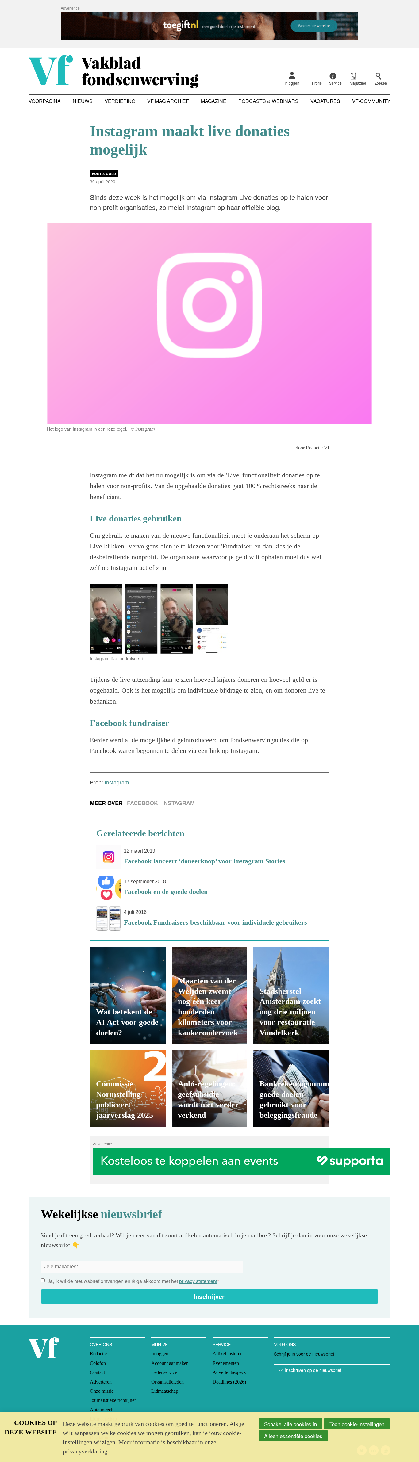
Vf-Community (371, 101)
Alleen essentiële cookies (293, 1436)
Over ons (101, 1344)
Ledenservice (164, 1372)
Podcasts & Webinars (268, 101)
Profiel (317, 83)
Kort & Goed (104, 173)
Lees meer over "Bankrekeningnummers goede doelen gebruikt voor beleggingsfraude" (291, 1088)
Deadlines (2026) (229, 1381)
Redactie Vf (317, 447)
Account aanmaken (170, 1363)
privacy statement (198, 1280)
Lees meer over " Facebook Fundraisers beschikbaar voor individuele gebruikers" (209, 918)
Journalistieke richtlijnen (113, 1400)
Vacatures (325, 101)
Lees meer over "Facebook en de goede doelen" (209, 888)
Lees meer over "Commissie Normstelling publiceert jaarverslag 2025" (128, 1088)
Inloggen (292, 83)
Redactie (98, 1353)
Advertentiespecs (229, 1372)
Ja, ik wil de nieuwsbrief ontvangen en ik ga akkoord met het (133, 1280)
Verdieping (120, 101)
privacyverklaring (85, 1451)
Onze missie (101, 1391)
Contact (97, 1372)
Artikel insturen (228, 1353)
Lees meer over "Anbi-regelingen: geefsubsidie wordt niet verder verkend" (210, 1088)
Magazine (213, 101)
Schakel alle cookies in (290, 1424)
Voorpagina (45, 101)
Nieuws (83, 101)
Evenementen (226, 1363)
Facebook (142, 803)
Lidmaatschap (164, 1391)
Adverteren (101, 1381)
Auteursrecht (102, 1409)
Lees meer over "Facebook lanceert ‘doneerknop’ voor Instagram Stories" (209, 857)
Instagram (178, 803)
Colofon (98, 1363)
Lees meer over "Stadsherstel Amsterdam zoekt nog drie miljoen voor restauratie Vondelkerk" (291, 995)
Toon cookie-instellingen (356, 1424)
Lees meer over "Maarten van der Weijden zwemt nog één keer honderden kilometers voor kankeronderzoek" (210, 995)
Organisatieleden (167, 1381)
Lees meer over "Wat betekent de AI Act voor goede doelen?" (128, 995)
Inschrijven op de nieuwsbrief (313, 1370)
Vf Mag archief (168, 101)
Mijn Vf (159, 1344)
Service (222, 1344)
